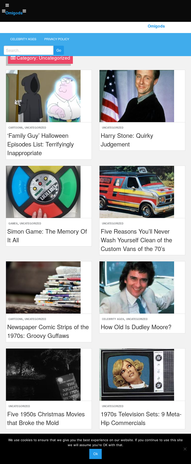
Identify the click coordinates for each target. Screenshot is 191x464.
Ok (95, 454)
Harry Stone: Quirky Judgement (127, 139)
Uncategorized (35, 127)
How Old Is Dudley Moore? (136, 326)
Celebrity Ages (23, 39)
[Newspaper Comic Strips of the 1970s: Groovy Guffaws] (43, 287)
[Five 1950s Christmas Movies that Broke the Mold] (43, 374)
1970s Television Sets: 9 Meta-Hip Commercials (141, 418)
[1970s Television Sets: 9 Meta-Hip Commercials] (136, 374)
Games (13, 223)
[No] (184, 448)
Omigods (14, 13)
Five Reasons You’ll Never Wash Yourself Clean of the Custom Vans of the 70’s (136, 240)
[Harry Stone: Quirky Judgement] (136, 95)
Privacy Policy (56, 39)
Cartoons (15, 127)
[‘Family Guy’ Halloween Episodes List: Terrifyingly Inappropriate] (43, 95)
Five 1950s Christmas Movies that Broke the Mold (46, 418)
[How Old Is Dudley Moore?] (136, 287)
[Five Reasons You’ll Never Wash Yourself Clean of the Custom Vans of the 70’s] (136, 191)
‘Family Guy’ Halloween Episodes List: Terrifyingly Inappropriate (40, 144)
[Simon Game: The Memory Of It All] (43, 191)
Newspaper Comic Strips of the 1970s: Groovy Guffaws (48, 331)
